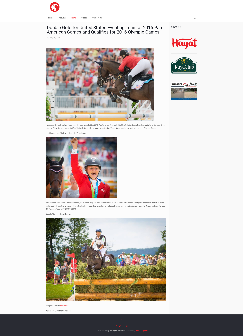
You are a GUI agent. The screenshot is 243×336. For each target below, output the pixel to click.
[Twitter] (119, 326)
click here (64, 306)
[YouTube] (123, 326)
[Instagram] (126, 326)
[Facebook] (116, 326)
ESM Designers (142, 331)
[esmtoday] (55, 7)
